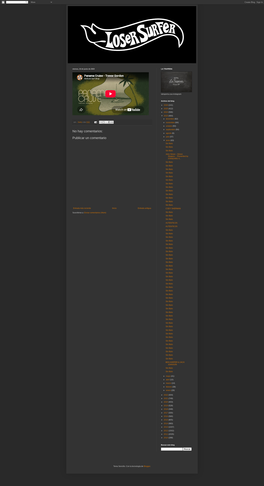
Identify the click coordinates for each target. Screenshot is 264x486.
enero (168, 390)
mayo (168, 376)
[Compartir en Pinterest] (112, 122)
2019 (166, 406)
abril (168, 380)
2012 (166, 431)
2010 (166, 438)
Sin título (169, 143)
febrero (169, 387)
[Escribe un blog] (103, 122)
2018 (166, 409)
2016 (166, 416)
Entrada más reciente (82, 208)
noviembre (170, 122)
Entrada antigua (144, 208)
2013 (166, 427)
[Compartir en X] (106, 122)
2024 (166, 112)
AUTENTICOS (171, 223)
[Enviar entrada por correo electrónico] (95, 122)
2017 (166, 413)
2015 (166, 420)
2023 (166, 116)
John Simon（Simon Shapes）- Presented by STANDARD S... (177, 156)
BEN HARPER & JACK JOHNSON (175, 363)
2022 (166, 395)
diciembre (170, 119)
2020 (166, 402)
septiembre (171, 129)
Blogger (147, 466)
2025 (166, 109)
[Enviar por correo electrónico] (100, 122)
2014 (166, 423)
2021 (166, 398)
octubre (169, 126)
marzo (169, 383)
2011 (166, 434)
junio (168, 140)
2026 (166, 105)
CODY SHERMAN (173, 208)
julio (168, 137)
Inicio (114, 208)
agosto (169, 133)
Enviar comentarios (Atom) (95, 213)
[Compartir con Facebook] (109, 122)
